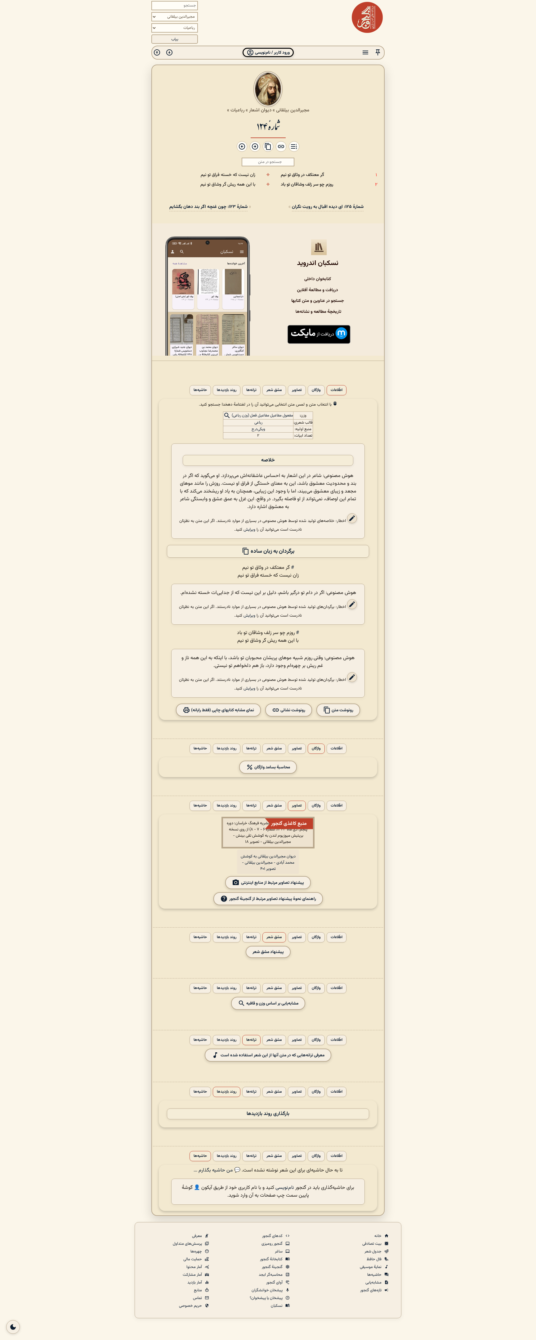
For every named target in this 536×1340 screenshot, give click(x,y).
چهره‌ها (196, 1251)
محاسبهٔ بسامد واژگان (271, 767)
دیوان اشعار (260, 110)
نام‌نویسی (284, 1188)
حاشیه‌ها (200, 390)
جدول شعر (373, 1251)
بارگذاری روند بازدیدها (268, 1114)
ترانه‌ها (251, 390)
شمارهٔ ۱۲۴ (268, 126)
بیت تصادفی (372, 1244)
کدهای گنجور (273, 1236)
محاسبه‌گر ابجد (271, 1275)
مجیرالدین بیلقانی (292, 110)
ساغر (279, 1251)
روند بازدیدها (226, 390)
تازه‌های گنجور (371, 1290)
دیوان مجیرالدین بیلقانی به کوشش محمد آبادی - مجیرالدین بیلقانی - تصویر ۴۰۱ (268, 862)
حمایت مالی (193, 1259)
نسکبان (277, 1306)
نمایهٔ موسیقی (371, 1267)
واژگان (316, 390)
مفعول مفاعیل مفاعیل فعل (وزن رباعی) (262, 415)
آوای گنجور (275, 1282)
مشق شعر (274, 390)
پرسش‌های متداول (188, 1244)
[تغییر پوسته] (13, 1327)
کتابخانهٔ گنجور (272, 1259)
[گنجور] (367, 17)
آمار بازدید (195, 1282)
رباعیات (237, 110)
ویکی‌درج (258, 429)
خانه (378, 1236)
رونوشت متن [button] (342, 710)
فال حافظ (374, 1259)
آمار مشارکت (193, 1275)
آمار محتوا (194, 1267)
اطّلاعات (336, 390)
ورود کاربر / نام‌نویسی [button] (272, 52)
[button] (378, 52)
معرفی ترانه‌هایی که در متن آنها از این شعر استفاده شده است (272, 1055)
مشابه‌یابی (373, 1282)
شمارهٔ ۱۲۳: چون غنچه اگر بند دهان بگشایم (208, 206)
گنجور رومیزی (272, 1244)
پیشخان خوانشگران (268, 1290)
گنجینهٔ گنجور (273, 1267)
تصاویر (297, 390)
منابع (198, 1290)
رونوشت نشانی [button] (292, 710)
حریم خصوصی (191, 1306)
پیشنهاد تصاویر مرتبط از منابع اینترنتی (272, 882)
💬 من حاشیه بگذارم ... (217, 1170)
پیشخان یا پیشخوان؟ (267, 1298)
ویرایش (249, 529)
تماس (198, 1298)
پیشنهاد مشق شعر (268, 952)
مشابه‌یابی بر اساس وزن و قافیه (271, 1003)
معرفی (197, 1236)
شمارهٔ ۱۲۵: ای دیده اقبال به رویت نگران (328, 206)
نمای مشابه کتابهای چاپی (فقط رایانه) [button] (222, 710)
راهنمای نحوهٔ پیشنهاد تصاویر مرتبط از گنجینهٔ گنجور (272, 898)
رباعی (258, 423)
